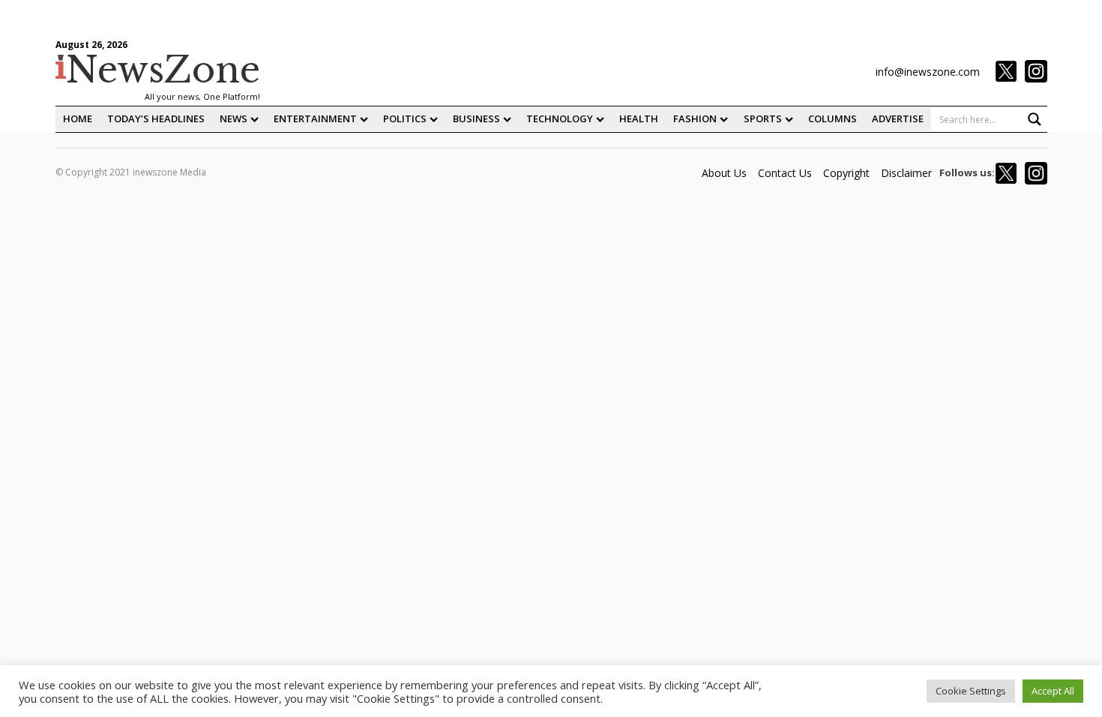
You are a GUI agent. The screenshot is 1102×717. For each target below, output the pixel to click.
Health (638, 118)
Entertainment (315, 118)
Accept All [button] (1053, 691)
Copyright (846, 173)
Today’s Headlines (156, 118)
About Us (724, 173)
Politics (405, 118)
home (77, 118)
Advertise (898, 118)
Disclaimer (906, 173)
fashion (695, 118)
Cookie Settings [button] (971, 691)
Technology (559, 118)
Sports (763, 118)
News (233, 118)
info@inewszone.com (928, 71)
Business (476, 118)
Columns (832, 118)
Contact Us (785, 173)
